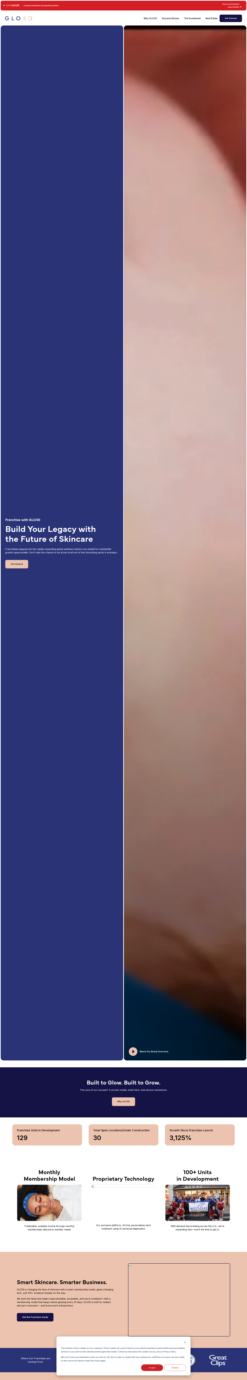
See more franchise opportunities (230, 5)
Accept (152, 1367)
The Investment (192, 18)
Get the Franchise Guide (35, 1317)
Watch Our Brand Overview (154, 1051)
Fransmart (10, 5)
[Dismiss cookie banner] (185, 1342)
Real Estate (212, 18)
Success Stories (170, 18)
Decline (175, 1367)
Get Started (231, 18)
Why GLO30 (150, 18)
